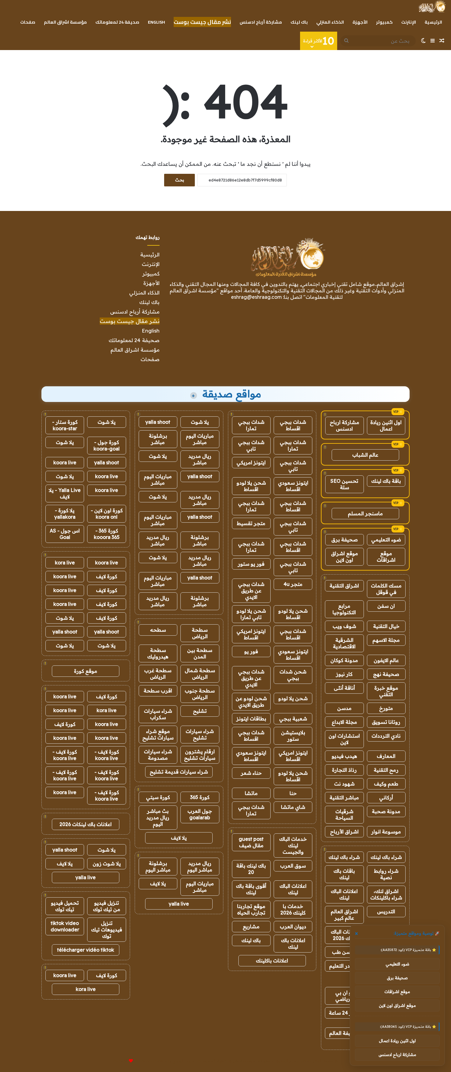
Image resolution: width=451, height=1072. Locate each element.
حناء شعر (251, 773)
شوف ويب (344, 626)
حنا (293, 793)
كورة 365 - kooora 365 (107, 534)
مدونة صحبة (386, 811)
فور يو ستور (251, 564)
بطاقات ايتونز (251, 718)
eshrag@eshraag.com (256, 297)
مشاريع (251, 926)
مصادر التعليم (344, 966)
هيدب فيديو (344, 756)
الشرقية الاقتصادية (344, 643)
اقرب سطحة (158, 691)
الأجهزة (360, 22)
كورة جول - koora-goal (107, 445)
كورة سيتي (158, 797)
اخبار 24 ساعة (344, 1013)
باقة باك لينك (386, 481)
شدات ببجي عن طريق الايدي (251, 590)
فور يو (251, 651)
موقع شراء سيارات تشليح (158, 734)
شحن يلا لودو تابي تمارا (251, 614)
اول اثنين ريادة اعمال (386, 425)
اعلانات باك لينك (293, 943)
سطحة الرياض (200, 633)
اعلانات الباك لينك (344, 894)
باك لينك (299, 22)
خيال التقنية (386, 626)
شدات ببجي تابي (251, 445)
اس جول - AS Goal (65, 534)
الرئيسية (433, 22)
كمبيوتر (384, 22)
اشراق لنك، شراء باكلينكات (386, 894)
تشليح (200, 711)
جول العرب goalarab (199, 814)
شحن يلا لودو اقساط (251, 486)
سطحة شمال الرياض (200, 673)
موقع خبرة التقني (386, 691)
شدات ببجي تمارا (251, 425)
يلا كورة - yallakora (64, 513)
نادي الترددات (386, 736)
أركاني (386, 797)
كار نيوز (344, 674)
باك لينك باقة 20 (251, 869)
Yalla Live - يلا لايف (65, 493)
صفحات (27, 22)
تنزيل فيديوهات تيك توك (106, 929)
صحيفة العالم (344, 1033)
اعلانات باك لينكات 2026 (86, 824)
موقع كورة (85, 671)
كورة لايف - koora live (106, 755)
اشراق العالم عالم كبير (344, 914)
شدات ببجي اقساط (293, 425)
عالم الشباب (365, 455)
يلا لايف (179, 838)
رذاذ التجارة (344, 770)
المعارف (386, 756)
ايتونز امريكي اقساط (251, 634)
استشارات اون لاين (344, 739)
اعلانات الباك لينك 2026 (344, 935)
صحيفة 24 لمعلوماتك (117, 22)
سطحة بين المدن (199, 653)
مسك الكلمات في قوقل (386, 589)
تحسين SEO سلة (344, 484)
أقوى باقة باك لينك (251, 889)
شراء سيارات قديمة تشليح (179, 772)
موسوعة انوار (386, 831)
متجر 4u (293, 584)
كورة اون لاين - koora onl (107, 513)
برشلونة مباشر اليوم (158, 866)
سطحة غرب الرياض (158, 673)
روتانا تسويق (386, 722)
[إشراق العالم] (431, 6)
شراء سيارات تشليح (200, 734)
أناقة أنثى (344, 688)
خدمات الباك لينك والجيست (293, 845)
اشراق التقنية (344, 586)
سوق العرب (293, 866)
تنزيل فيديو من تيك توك (106, 906)
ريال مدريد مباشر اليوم (199, 866)
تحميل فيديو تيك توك (65, 906)
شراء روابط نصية (386, 874)
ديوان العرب (293, 926)
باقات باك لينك (344, 874)
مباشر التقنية (344, 797)
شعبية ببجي (293, 718)
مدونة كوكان (344, 660)
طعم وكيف (386, 784)
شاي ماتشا (293, 807)
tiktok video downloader (65, 926)
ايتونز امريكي (251, 462)
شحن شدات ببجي (292, 675)
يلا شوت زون (107, 863)
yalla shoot (157, 422)
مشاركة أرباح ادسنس (261, 22)
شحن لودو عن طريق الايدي (251, 701)
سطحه (158, 630)
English (156, 22)
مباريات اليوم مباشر (200, 439)
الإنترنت (408, 22)
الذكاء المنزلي (330, 22)
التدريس (386, 911)
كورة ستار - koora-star (65, 425)
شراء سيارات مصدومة (158, 754)
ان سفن (386, 606)
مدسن (344, 708)
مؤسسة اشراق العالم (65, 22)
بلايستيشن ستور (293, 735)
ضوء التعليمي (386, 539)
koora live (64, 462)
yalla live (179, 904)
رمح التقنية (386, 770)
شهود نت (344, 784)
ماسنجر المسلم (365, 513)
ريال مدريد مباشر (199, 459)
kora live (65, 562)
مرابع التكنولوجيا (344, 609)
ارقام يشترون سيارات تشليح (199, 754)
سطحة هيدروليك (157, 653)
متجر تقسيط (251, 523)
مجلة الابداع (344, 722)
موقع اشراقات (386, 556)
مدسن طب (344, 952)
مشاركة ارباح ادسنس (344, 425)
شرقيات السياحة (344, 814)
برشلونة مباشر (158, 439)
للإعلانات (121, 1060)
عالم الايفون (386, 660)
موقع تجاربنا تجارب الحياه (251, 909)
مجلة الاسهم (386, 640)
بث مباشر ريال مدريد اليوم (157, 817)
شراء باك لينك (386, 857)
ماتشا (251, 793)
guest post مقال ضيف (251, 842)
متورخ (386, 708)
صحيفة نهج (386, 674)
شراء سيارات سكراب (158, 714)
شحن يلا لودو (293, 698)
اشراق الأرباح (344, 831)
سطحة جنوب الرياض (200, 694)
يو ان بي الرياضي (344, 995)
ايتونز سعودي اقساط (293, 486)
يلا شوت (200, 422)
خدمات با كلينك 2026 (293, 909)
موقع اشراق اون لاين (344, 556)
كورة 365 (200, 797)
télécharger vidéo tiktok (85, 950)
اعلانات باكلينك (272, 960)
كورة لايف (106, 576)
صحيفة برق (344, 539)
